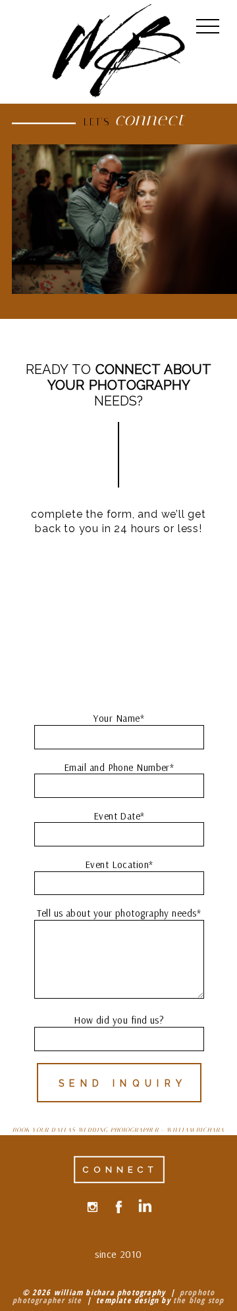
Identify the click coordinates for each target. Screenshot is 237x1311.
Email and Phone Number (117, 767)
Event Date (117, 816)
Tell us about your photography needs (116, 913)
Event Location (117, 864)
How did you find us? (119, 1020)
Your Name (116, 718)
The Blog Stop (198, 1300)
